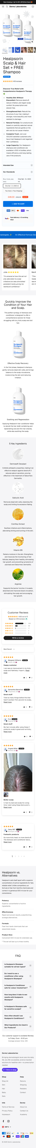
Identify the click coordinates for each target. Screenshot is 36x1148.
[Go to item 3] (17, 50)
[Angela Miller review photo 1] (18, 772)
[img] (8, 657)
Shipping (23, 1085)
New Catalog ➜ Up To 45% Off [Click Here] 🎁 (18, 2)
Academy (23, 1114)
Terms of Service (8, 1107)
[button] (8, 81)
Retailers (23, 1089)
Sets (3, 1096)
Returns (23, 1081)
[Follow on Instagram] (8, 1121)
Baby (4, 1092)
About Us (23, 1107)
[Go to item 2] (11, 50)
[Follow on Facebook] (3, 1121)
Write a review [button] (18, 638)
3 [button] (18, 856)
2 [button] (15, 856)
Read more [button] (8, 702)
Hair (3, 1089)
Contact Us (24, 1111)
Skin (3, 1085)
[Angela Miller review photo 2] (6, 794)
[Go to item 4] (24, 50)
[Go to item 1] (5, 50)
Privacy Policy (7, 1111)
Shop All (5, 1081)
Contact (23, 1092)
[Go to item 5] (30, 50)
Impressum (6, 1114)
